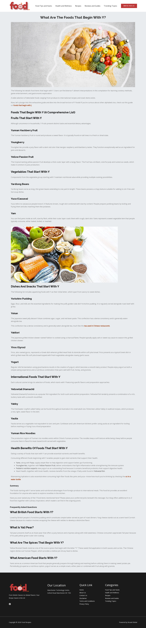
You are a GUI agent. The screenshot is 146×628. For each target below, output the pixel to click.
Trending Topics (110, 6)
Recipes (78, 6)
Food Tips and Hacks (43, 6)
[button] (129, 6)
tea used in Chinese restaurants (97, 326)
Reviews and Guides (92, 6)
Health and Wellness (63, 6)
